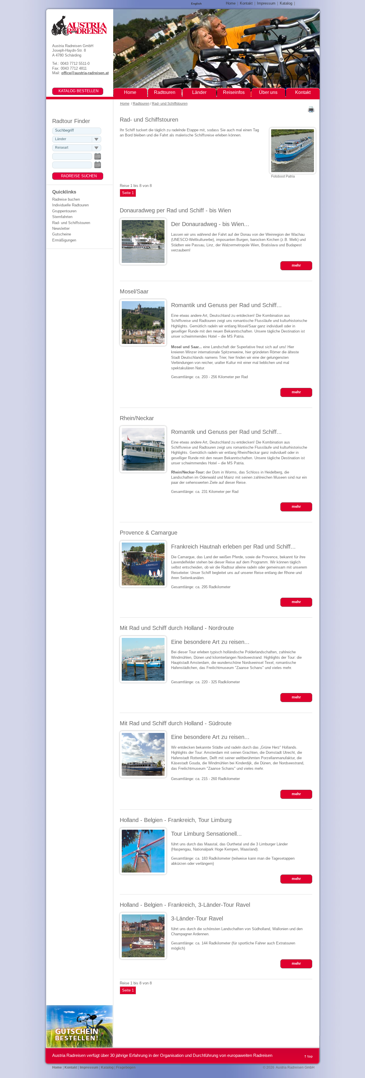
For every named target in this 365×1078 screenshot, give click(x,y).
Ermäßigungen (64, 240)
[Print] (311, 111)
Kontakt (246, 3)
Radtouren (141, 104)
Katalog (286, 3)
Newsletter (61, 228)
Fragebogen (125, 1067)
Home (124, 104)
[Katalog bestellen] (74, 91)
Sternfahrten (62, 217)
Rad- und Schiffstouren (170, 104)
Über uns (268, 92)
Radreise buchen (66, 199)
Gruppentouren (64, 211)
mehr (296, 265)
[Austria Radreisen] (79, 25)
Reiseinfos (234, 92)
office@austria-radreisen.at (85, 73)
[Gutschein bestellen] (79, 1047)
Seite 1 (128, 193)
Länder (199, 92)
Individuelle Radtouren (70, 205)
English (196, 3)
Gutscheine (61, 234)
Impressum (266, 3)
